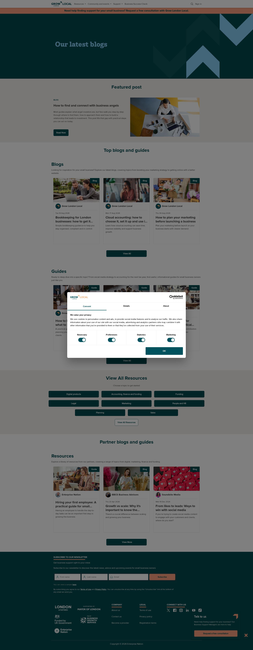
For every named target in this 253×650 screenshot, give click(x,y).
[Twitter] (168, 610)
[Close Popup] (246, 635)
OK (164, 351)
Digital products (73, 394)
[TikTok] (200, 610)
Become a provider (120, 623)
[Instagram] (181, 610)
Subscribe (162, 577)
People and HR (179, 403)
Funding (179, 394)
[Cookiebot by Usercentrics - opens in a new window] (171, 297)
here (74, 584)
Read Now (61, 132)
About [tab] (166, 306)
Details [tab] (126, 306)
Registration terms (148, 623)
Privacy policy (146, 616)
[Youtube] (193, 610)
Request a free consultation (215, 633)
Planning (100, 412)
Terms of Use (85, 589)
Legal (73, 403)
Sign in (198, 4)
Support (117, 4)
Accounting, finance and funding (126, 394)
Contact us (116, 616)
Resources (79, 4)
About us (116, 610)
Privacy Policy (100, 589)
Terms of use (145, 610)
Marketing (126, 403)
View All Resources (126, 422)
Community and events (98, 4)
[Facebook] (174, 610)
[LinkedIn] (187, 610)
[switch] (111, 340)
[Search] (192, 4)
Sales (152, 412)
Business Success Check (136, 4)
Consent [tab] (87, 306)
